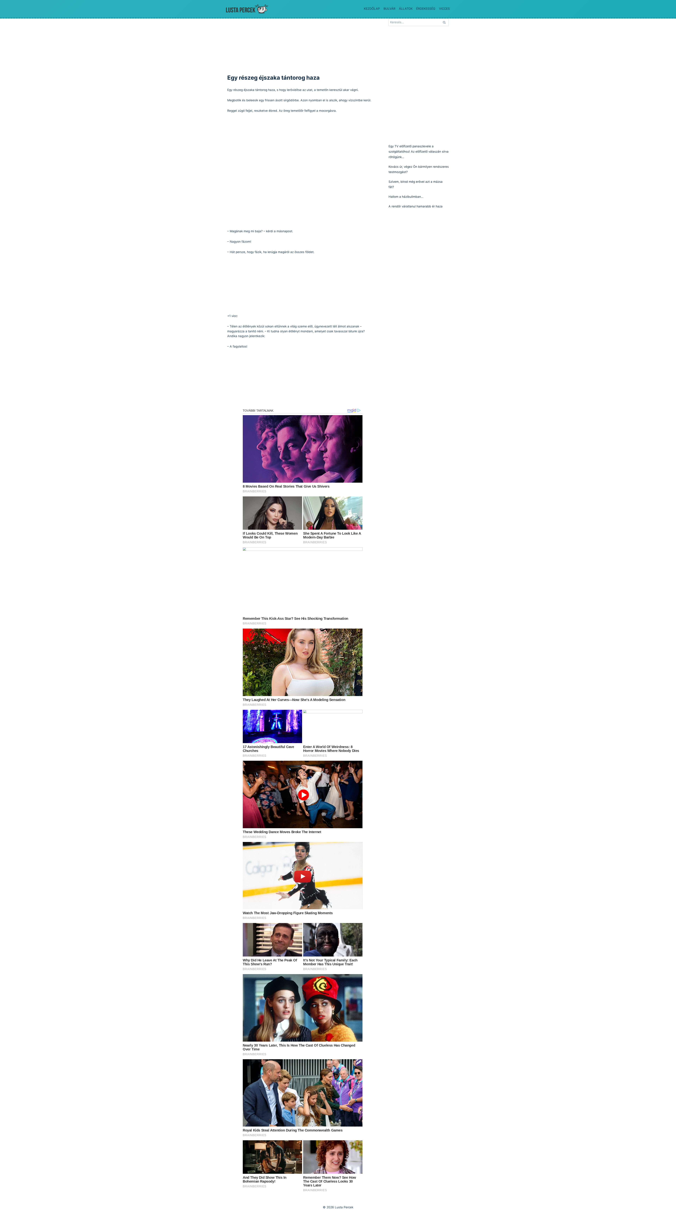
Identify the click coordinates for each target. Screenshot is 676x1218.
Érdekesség (425, 8)
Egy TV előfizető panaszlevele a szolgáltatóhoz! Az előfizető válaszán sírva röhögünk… (419, 151)
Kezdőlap (372, 8)
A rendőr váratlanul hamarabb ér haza (416, 206)
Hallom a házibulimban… (406, 196)
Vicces (444, 8)
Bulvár (389, 8)
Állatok (406, 8)
